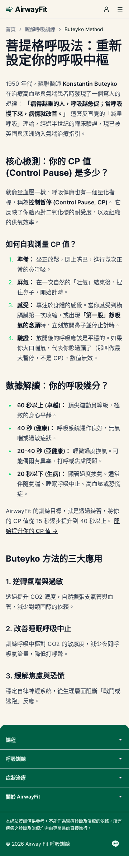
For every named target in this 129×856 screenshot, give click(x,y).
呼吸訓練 (16, 759)
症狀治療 (16, 778)
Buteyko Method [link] (83, 29)
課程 (11, 740)
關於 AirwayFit (23, 796)
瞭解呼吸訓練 (40, 29)
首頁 (11, 29)
